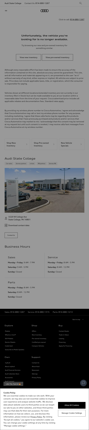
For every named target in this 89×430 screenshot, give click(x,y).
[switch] (83, 383)
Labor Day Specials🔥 (13, 384)
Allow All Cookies (72, 405)
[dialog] (44, 409)
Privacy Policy (36, 417)
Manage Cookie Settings (72, 413)
